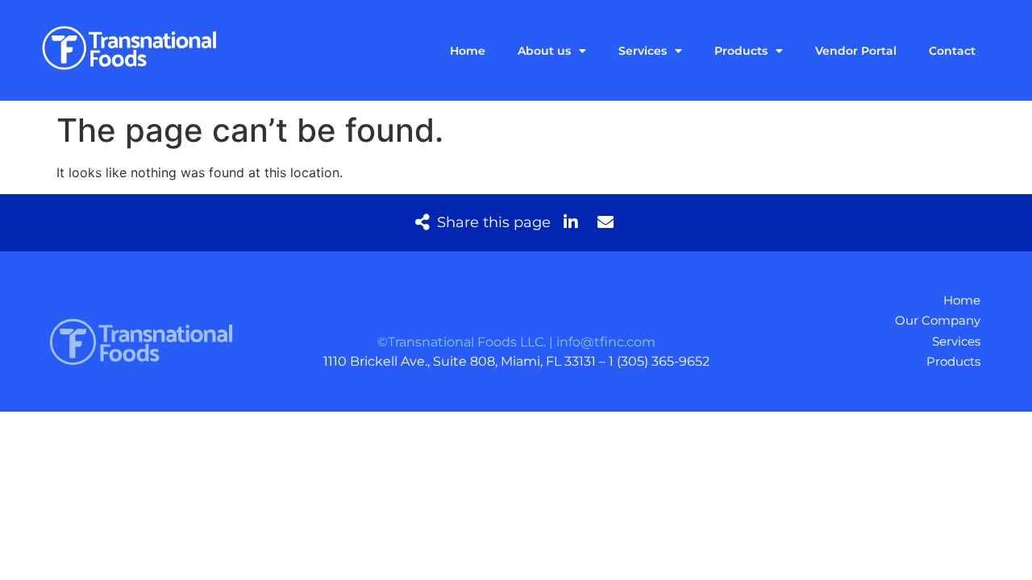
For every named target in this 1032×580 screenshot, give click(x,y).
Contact (952, 51)
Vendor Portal (856, 51)
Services (642, 51)
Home (467, 51)
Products (741, 51)
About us (544, 51)
